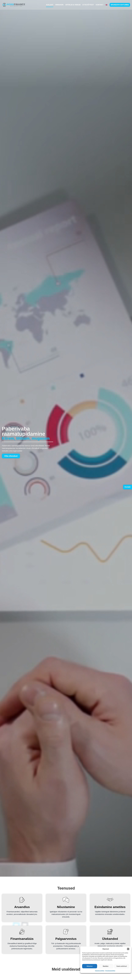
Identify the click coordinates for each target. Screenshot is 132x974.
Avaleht (49, 5)
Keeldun (105, 966)
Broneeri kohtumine (120, 5)
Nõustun (90, 966)
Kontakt (99, 5)
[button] (128, 949)
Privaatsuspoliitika (110, 970)
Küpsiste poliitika (99, 970)
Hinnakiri (59, 5)
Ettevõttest (88, 5)
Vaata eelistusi (121, 966)
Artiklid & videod (73, 5)
